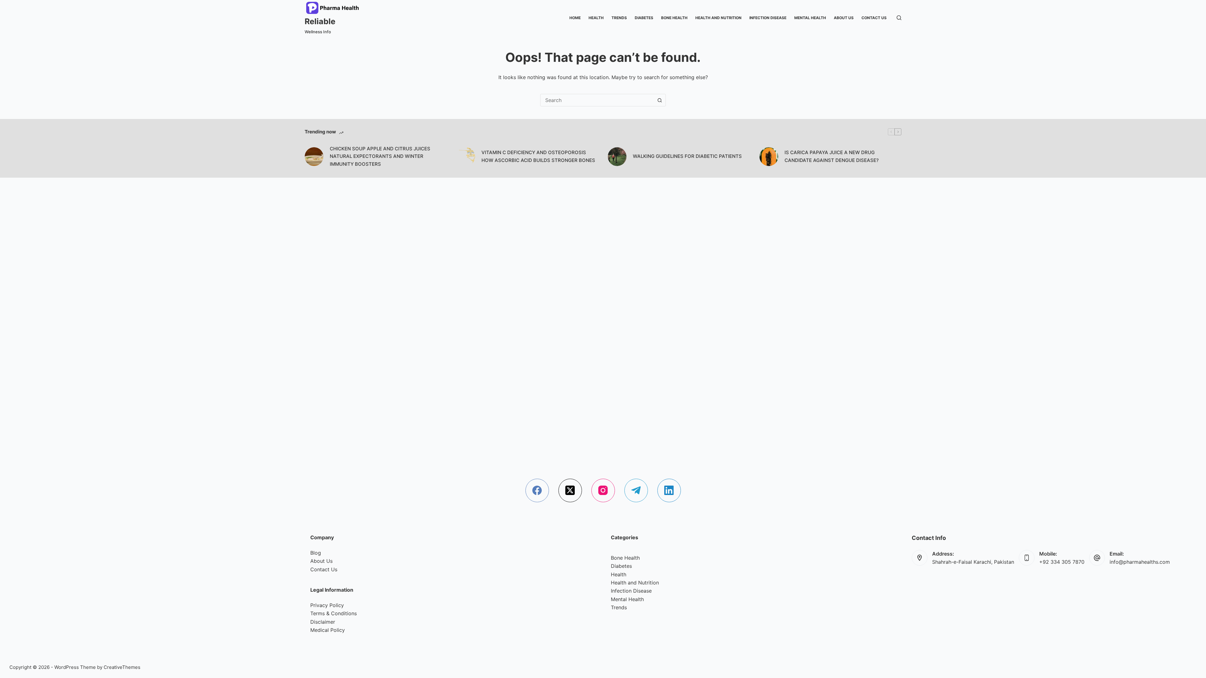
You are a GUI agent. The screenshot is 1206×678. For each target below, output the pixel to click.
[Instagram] (603, 490)
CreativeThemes (122, 667)
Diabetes (644, 17)
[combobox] (597, 100)
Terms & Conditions (333, 613)
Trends (619, 17)
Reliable (320, 21)
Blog (315, 553)
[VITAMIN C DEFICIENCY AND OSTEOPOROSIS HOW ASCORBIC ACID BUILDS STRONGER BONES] (465, 156)
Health (596, 17)
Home (575, 17)
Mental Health (810, 17)
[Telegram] (636, 490)
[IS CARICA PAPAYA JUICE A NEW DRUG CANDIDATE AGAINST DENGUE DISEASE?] (768, 156)
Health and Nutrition (718, 17)
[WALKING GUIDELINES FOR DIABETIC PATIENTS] (617, 156)
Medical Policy (327, 630)
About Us (844, 17)
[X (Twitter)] (570, 490)
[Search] (899, 17)
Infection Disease (767, 17)
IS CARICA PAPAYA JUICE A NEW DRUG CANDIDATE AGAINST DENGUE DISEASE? (832, 156)
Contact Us (874, 17)
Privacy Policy (327, 605)
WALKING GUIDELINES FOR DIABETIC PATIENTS (687, 156)
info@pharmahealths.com (1140, 562)
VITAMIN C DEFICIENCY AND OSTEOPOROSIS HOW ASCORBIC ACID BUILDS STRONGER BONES (538, 156)
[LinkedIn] (669, 490)
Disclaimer (322, 622)
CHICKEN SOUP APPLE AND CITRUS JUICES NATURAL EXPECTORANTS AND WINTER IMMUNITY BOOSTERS (380, 156)
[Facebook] (537, 490)
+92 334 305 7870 (1061, 562)
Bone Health (674, 17)
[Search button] (659, 100)
